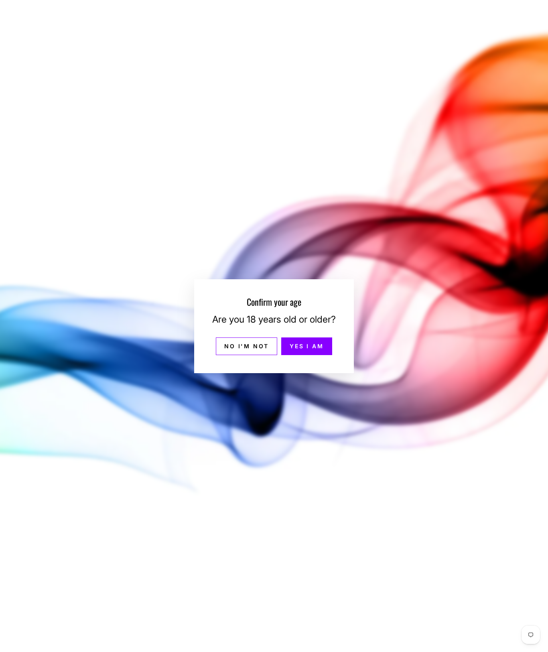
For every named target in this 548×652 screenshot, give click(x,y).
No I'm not (246, 345)
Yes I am (306, 345)
